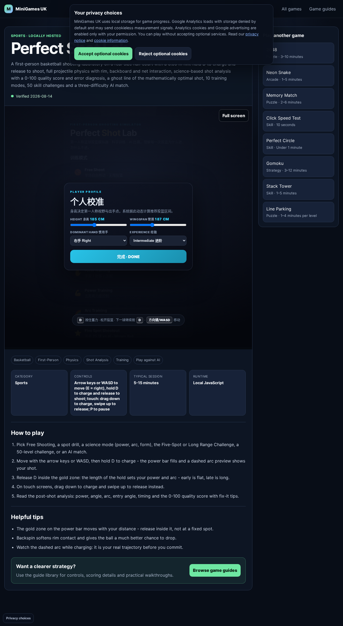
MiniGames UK (27, 9)
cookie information (111, 40)
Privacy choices (18, 618)
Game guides (322, 9)
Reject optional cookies (163, 53)
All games (291, 9)
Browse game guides (215, 570)
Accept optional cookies (103, 53)
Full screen (233, 115)
